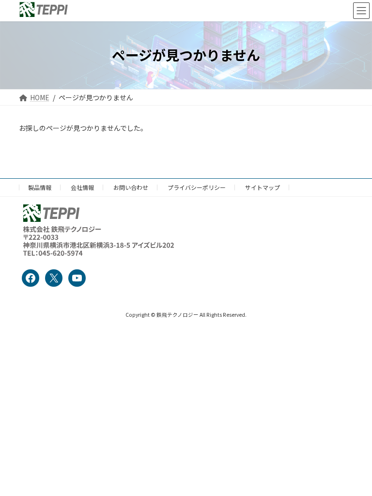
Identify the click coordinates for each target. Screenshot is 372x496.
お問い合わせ (130, 187)
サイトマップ (262, 187)
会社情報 (82, 187)
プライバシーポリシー (197, 187)
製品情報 (39, 187)
